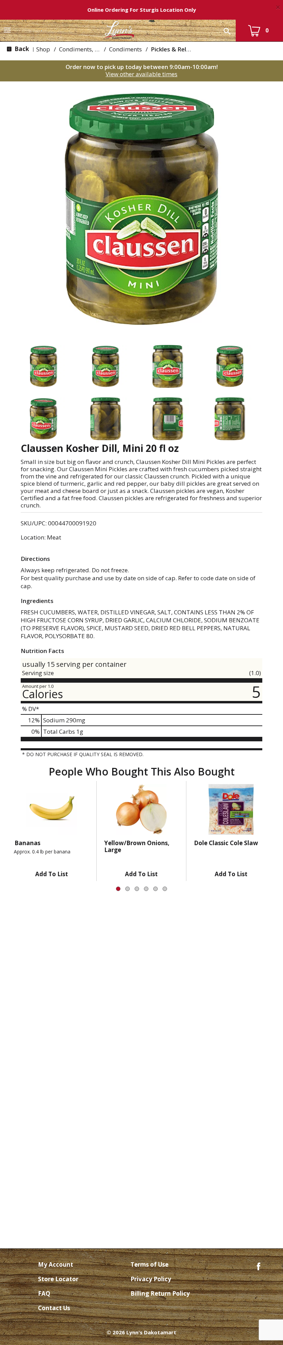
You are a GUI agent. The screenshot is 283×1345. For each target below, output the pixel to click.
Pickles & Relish (172, 49)
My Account (55, 1264)
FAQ (44, 1293)
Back (21, 49)
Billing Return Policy (160, 1293)
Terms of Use (149, 1264)
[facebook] (258, 1266)
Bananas (27, 843)
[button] (43, 366)
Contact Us (54, 1308)
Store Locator (58, 1279)
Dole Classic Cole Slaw (226, 843)
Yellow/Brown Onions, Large (136, 846)
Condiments (125, 49)
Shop (43, 49)
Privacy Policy (150, 1279)
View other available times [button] (141, 74)
